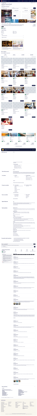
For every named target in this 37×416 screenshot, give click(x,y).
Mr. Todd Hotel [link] (19, 395)
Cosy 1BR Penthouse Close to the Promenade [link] (22, 391)
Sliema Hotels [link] (8, 397)
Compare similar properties (19, 146)
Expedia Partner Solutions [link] (17, 405)
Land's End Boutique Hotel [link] (21, 390)
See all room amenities (15, 198)
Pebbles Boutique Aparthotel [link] (21, 394)
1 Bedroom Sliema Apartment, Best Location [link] (6, 389)
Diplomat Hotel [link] (19, 389)
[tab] (3, 388)
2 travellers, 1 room (26, 8)
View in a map (14, 162)
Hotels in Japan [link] (2, 409)
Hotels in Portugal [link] (2, 410)
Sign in (30, 149)
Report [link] (3, 262)
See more (14, 169)
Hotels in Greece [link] (2, 411)
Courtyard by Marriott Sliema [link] (5, 394)
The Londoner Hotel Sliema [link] (21, 392)
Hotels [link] (2, 397)
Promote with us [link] (16, 406)
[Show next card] (35, 139)
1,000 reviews (3, 252)
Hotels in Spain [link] (2, 408)
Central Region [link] (5, 397)
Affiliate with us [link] (16, 403)
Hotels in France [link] (2, 407)
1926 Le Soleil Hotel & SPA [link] (4, 395)
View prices (10, 69)
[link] (34, 2)
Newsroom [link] (16, 404)
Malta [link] (3, 397)
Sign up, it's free (33, 149)
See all (2, 34)
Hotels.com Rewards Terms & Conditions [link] (25, 408)
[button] (15, 13)
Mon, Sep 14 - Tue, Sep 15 (15, 8)
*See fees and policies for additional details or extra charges (18, 182)
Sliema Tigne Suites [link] (4, 392)
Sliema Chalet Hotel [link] (4, 393)
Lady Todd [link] (3, 390)
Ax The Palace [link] (3, 391)
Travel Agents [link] (16, 407)
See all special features (15, 204)
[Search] (34, 246)
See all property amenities (15, 192)
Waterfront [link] (19, 393)
